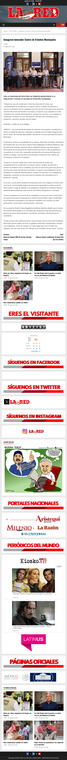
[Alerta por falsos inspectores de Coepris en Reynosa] (18, 261)
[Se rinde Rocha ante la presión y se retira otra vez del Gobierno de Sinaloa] (49, 261)
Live (63, 25)
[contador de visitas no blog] (33, 327)
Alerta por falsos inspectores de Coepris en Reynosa (17, 274)
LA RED (5, 44)
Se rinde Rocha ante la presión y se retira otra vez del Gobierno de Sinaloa (47, 274)
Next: (50, 237)
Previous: (17, 237)
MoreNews (45, 758)
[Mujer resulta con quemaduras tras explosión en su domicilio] (49, 730)
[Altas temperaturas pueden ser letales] (18, 290)
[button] (3, 25)
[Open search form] (54, 25)
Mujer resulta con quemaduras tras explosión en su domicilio (48, 743)
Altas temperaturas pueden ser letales (15, 302)
